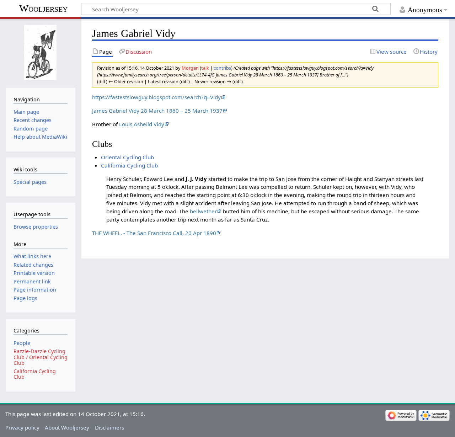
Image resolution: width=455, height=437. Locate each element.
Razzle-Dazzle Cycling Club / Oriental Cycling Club (41, 357)
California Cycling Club (129, 165)
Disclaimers (109, 427)
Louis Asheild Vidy (141, 124)
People (22, 343)
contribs (222, 68)
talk (205, 68)
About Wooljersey (67, 427)
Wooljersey (43, 8)
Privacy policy (22, 427)
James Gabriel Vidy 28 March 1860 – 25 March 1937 (157, 110)
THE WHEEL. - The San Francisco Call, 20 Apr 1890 (154, 232)
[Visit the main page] (40, 52)
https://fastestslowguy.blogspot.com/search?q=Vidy (156, 97)
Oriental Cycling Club (127, 157)
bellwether (203, 211)
